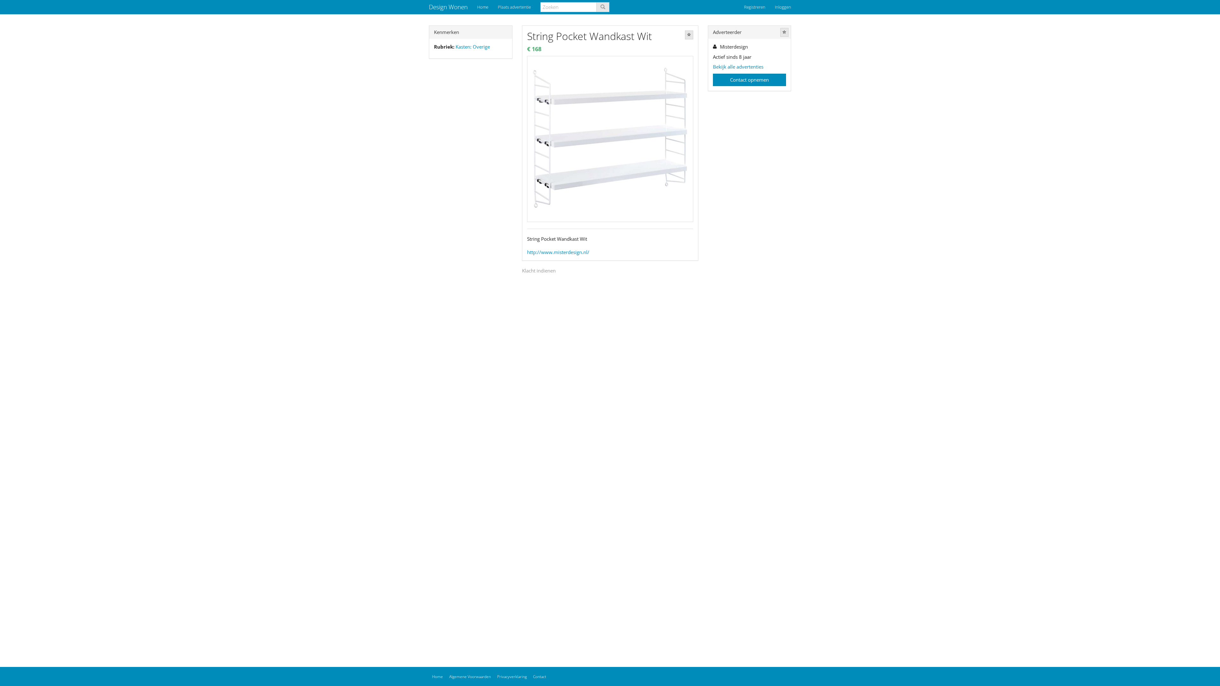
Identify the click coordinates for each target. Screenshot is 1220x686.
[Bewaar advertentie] (689, 34)
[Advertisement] (470, 163)
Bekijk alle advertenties (738, 67)
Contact (539, 676)
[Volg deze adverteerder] (784, 32)
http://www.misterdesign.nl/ (558, 252)
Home (482, 7)
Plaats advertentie (514, 7)
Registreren (754, 7)
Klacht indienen (539, 270)
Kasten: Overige (473, 47)
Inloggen (783, 7)
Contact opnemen (749, 80)
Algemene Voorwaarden (470, 676)
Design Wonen (448, 7)
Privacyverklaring (512, 676)
